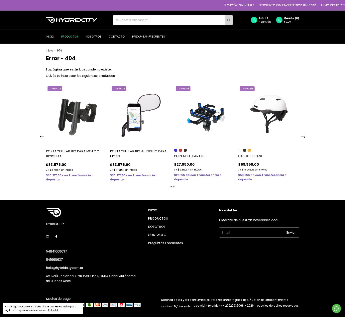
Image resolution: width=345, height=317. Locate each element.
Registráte (265, 22)
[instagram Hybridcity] (47, 236)
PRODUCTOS (70, 37)
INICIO (50, 37)
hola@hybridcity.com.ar (64, 267)
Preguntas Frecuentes (148, 37)
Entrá (262, 18)
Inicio (49, 51)
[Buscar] (229, 20)
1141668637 (54, 259)
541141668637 (56, 251)
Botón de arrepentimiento (270, 300)
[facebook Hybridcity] (56, 236)
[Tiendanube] (176, 307)
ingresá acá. (240, 300)
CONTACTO (117, 37)
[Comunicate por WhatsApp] (336, 308)
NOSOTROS (93, 37)
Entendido (53, 310)
